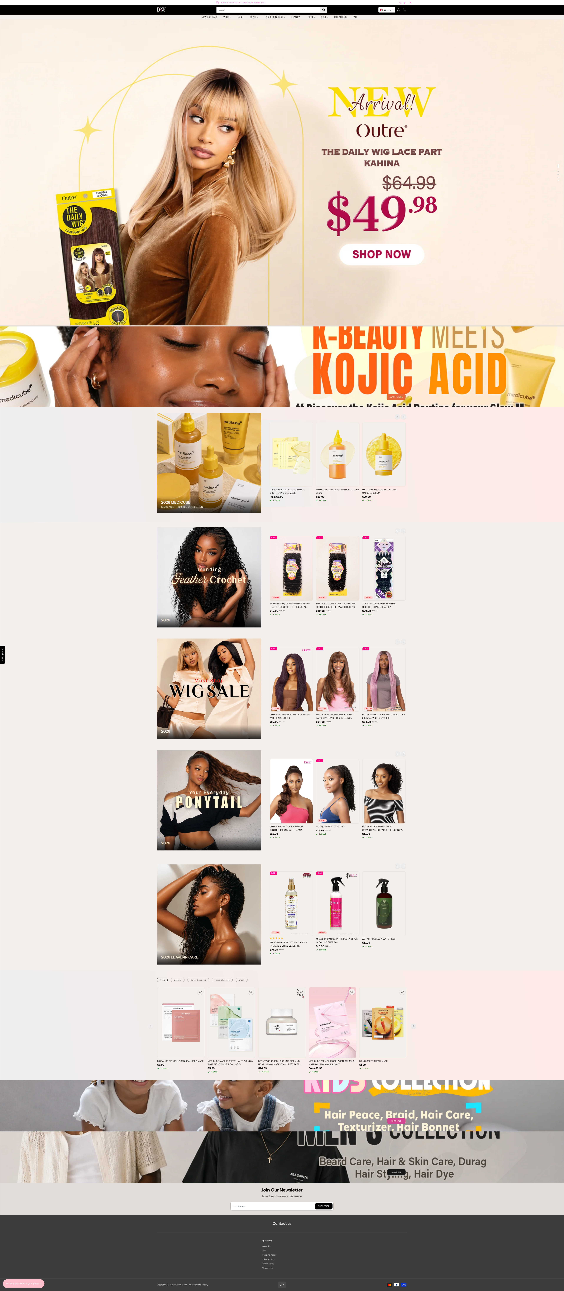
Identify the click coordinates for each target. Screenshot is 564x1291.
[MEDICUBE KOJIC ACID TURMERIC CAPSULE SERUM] (384, 454)
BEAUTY (295, 17)
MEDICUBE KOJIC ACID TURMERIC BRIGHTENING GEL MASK (287, 491)
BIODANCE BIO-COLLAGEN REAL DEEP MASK (180, 1061)
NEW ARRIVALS (209, 17)
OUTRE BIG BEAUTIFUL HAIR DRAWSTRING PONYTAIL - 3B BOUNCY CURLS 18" (382, 828)
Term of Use (267, 1268)
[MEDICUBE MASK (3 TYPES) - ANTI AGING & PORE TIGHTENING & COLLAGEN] (231, 1022)
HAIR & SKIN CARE (274, 17)
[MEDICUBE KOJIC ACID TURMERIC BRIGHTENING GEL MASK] (291, 454)
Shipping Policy (269, 1255)
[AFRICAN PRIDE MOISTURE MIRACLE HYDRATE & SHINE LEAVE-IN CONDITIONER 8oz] (291, 904)
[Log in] (398, 10)
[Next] (403, 416)
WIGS (226, 17)
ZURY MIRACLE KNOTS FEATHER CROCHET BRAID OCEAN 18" (379, 605)
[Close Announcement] (410, 2)
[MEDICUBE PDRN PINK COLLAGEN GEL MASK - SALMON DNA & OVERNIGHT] (332, 1022)
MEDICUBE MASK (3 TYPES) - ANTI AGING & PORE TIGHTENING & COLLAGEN (230, 1063)
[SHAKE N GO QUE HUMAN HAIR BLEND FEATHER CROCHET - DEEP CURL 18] (291, 568)
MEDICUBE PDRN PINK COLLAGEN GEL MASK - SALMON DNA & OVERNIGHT (332, 1063)
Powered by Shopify (199, 1285)
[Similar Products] (200, 992)
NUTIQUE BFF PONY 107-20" (330, 826)
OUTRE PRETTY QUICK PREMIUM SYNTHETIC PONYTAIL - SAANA (286, 828)
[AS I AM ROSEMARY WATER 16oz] (384, 904)
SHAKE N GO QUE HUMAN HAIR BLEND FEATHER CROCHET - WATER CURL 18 (336, 605)
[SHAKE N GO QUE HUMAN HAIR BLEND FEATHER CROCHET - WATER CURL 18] (337, 568)
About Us (266, 1246)
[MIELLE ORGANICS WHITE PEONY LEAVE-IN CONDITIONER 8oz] (337, 904)
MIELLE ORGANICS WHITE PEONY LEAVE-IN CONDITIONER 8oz (337, 940)
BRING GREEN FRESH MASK (373, 1061)
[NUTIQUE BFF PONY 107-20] (337, 791)
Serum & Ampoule (198, 980)
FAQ (355, 17)
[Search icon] (323, 10)
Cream (241, 980)
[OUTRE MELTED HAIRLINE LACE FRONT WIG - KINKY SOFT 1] (291, 679)
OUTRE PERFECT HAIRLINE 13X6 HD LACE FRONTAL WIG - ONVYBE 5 (383, 716)
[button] (386, 10)
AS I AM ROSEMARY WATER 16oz (379, 939)
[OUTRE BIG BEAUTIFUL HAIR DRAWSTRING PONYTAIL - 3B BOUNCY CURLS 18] (384, 791)
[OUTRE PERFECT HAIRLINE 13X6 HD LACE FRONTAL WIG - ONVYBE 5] (384, 679)
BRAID (253, 17)
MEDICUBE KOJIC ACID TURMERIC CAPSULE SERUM (379, 491)
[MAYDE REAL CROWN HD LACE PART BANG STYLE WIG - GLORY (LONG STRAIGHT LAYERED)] (337, 679)
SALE (324, 17)
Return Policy (268, 1264)
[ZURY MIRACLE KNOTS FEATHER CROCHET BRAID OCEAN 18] (384, 568)
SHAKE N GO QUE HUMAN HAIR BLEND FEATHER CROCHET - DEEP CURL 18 (290, 605)
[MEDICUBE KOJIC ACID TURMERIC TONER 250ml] (337, 454)
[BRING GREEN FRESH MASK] (383, 1022)
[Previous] (397, 416)
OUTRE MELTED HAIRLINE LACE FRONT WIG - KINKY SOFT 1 (290, 716)
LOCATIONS (340, 17)
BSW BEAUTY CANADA (181, 1285)
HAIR (240, 17)
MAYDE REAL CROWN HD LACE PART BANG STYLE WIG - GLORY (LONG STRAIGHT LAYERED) (335, 716)
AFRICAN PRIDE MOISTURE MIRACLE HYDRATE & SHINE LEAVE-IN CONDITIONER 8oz (288, 944)
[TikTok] (404, 2)
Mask (162, 980)
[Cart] (404, 10)
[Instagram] (400, 2)
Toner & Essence (222, 980)
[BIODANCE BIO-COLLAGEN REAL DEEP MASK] (181, 1022)
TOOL (310, 17)
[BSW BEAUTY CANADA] (161, 10)
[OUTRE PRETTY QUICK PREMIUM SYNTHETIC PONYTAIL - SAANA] (291, 791)
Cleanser (177, 980)
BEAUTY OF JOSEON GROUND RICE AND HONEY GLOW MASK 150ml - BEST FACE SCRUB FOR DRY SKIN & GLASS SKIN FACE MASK (279, 1063)
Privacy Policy (268, 1259)
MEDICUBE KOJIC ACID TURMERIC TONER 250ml (337, 491)
